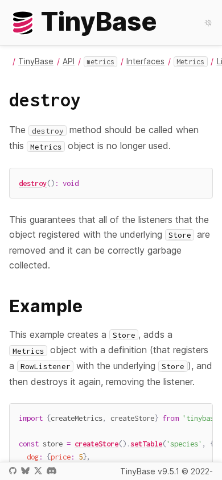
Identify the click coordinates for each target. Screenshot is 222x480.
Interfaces (145, 61)
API (69, 61)
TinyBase (36, 61)
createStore (96, 443)
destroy (33, 183)
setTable (146, 443)
